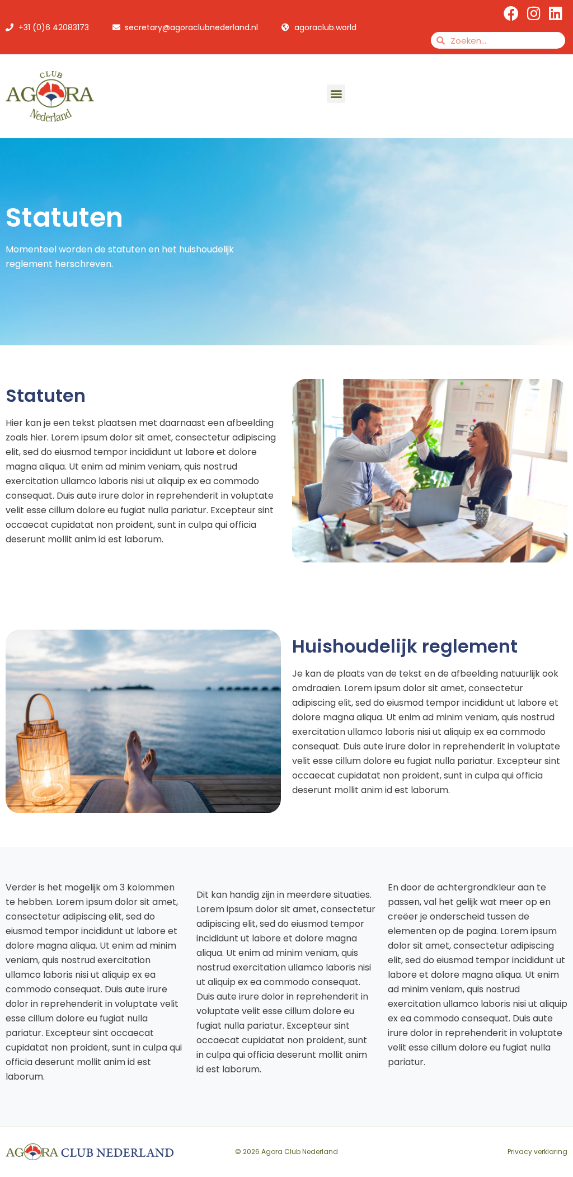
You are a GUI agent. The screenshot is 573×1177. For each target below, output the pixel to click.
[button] (336, 94)
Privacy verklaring (537, 1151)
